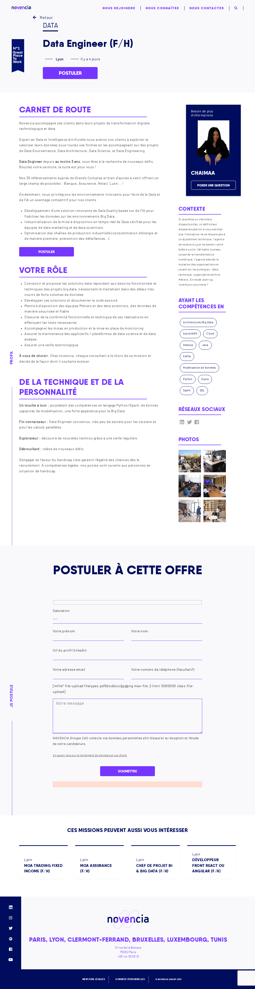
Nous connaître (162, 8)
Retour (46, 18)
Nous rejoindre (119, 8)
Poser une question (213, 185)
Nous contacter (207, 8)
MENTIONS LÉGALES (93, 979)
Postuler (70, 73)
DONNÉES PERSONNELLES (130, 979)
